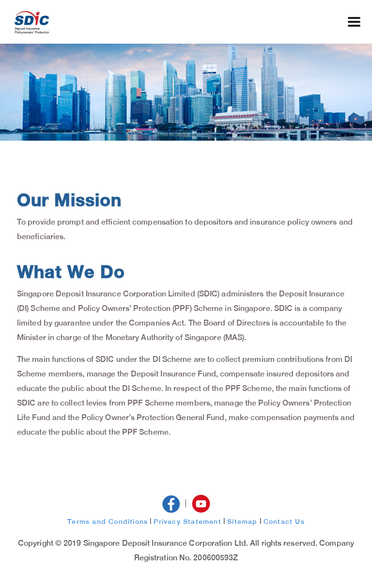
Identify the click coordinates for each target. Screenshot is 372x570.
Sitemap (242, 521)
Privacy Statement (187, 521)
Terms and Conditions (107, 521)
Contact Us (284, 521)
